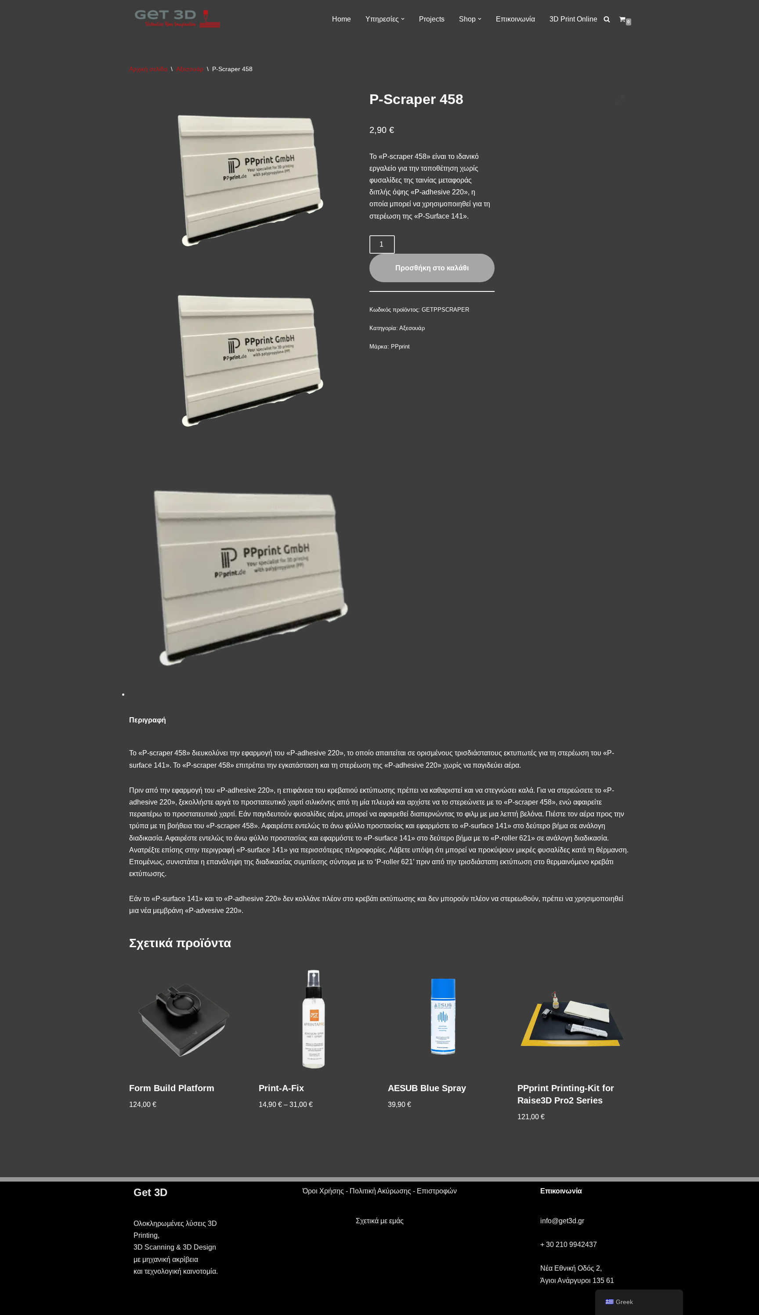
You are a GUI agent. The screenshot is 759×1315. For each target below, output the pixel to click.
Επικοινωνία (515, 19)
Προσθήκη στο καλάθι (432, 268)
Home (341, 19)
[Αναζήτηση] (607, 19)
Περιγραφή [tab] (147, 720)
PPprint (400, 346)
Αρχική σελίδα (148, 68)
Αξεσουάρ (189, 68)
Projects (432, 19)
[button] (403, 19)
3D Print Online (573, 19)
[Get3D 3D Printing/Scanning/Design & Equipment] (177, 19)
